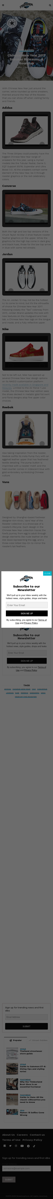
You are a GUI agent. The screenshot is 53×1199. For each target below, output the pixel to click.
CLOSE (47, 573)
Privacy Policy (31, 622)
